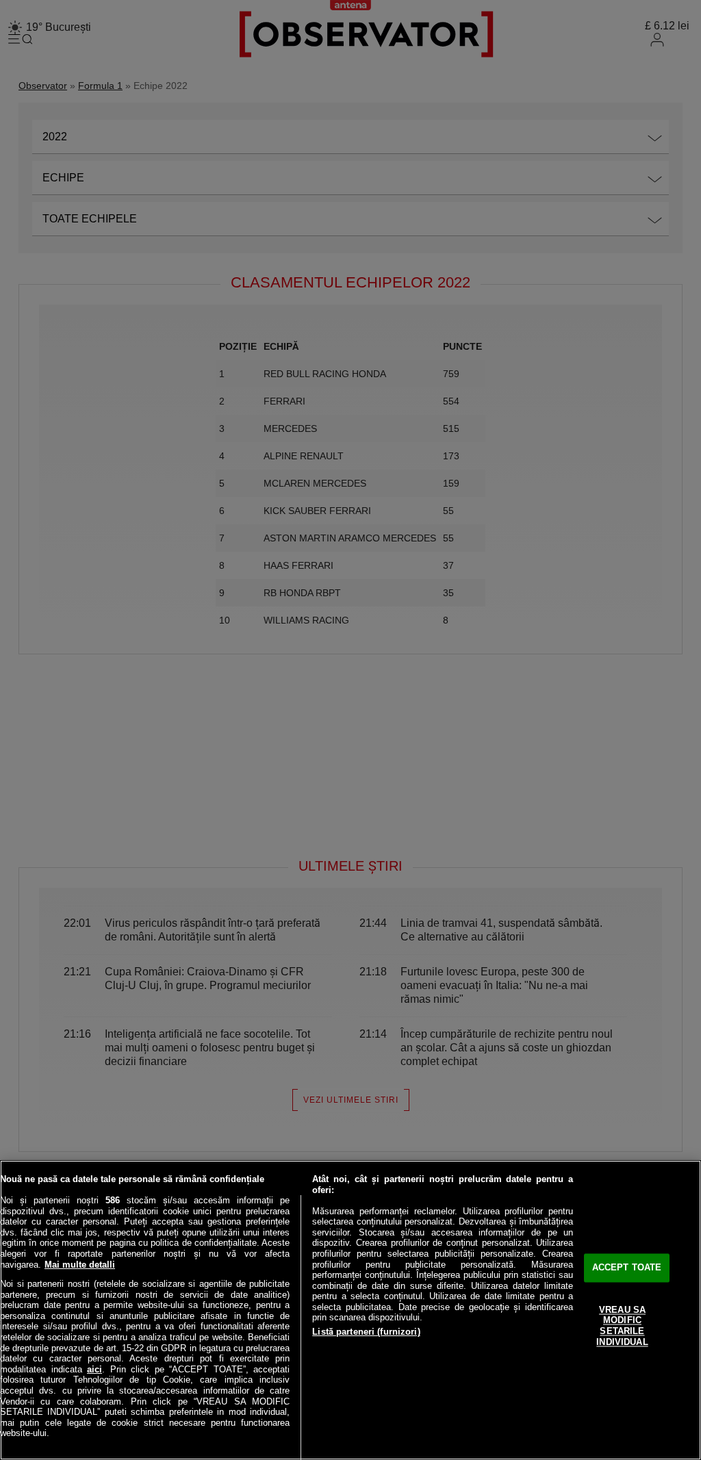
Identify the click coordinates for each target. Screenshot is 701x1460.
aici (94, 1369)
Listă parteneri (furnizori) (366, 1332)
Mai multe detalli (79, 1264)
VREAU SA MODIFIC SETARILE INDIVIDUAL (622, 1326)
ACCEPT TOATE (627, 1268)
